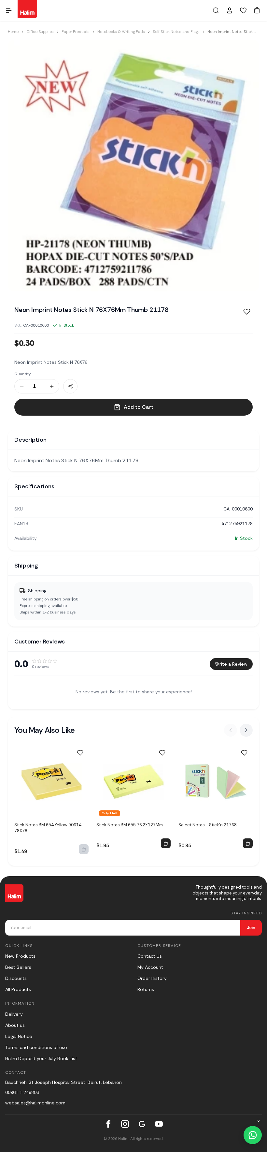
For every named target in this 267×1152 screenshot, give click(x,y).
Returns (145, 989)
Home (13, 31)
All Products (18, 989)
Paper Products (76, 31)
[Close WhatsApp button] (258, 1121)
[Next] (246, 730)
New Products (20, 956)
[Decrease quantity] (22, 386)
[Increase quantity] (52, 386)
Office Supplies (40, 31)
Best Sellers (18, 967)
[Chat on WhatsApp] (253, 1135)
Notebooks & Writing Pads (121, 31)
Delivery (14, 1014)
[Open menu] (9, 10)
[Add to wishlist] (80, 753)
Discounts (16, 978)
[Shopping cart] (257, 10)
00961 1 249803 (22, 1092)
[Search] (216, 10)
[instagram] (125, 1124)
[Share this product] (70, 386)
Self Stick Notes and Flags (176, 31)
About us (15, 1025)
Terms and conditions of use (36, 1047)
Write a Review (231, 664)
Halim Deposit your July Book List (41, 1058)
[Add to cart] (166, 843)
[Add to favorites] (247, 312)
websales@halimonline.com (35, 1103)
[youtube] (159, 1124)
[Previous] (230, 730)
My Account (150, 967)
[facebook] (108, 1124)
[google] (142, 1124)
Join (251, 927)
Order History (152, 978)
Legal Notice (18, 1036)
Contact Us (149, 956)
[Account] (229, 10)
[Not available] (84, 849)
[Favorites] (243, 10)
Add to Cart (138, 407)
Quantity (22, 374)
